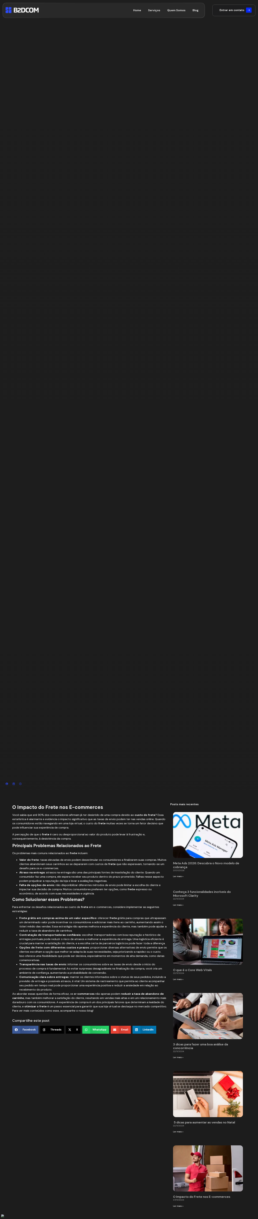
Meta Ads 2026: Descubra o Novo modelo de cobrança (206, 865)
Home (137, 10)
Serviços (154, 10)
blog (90, 1010)
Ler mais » (178, 876)
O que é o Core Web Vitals (192, 970)
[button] (25, 1030)
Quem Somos (176, 10)
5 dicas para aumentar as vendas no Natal (204, 1122)
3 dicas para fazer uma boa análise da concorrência (200, 1046)
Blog (196, 10)
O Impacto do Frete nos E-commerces (201, 1197)
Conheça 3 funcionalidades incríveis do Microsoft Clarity (202, 894)
